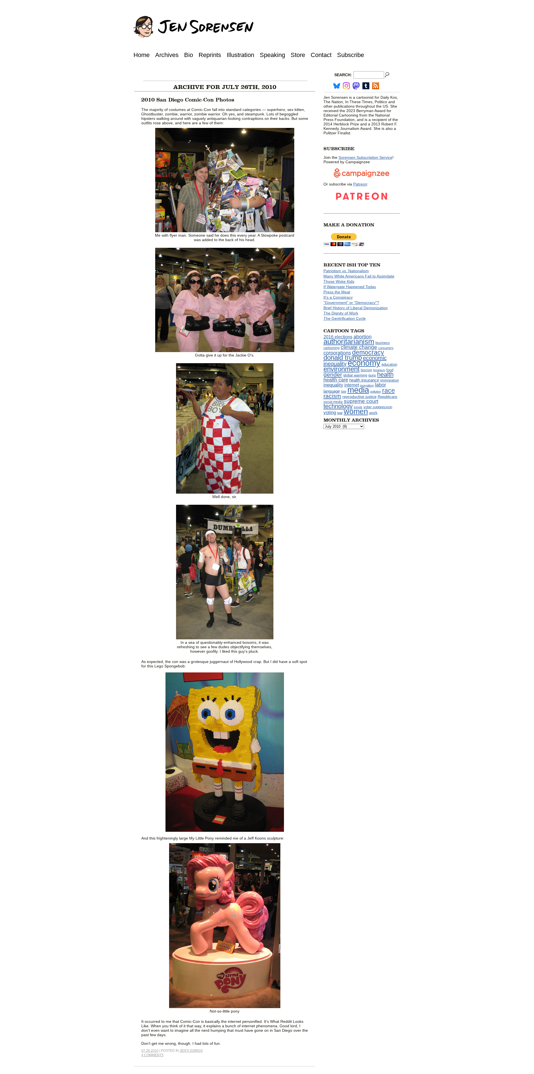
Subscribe (350, 54)
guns (372, 375)
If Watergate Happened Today (349, 286)
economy (364, 362)
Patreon (360, 184)
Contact (321, 54)
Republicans (387, 397)
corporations (337, 353)
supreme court (361, 401)
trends (358, 407)
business (382, 343)
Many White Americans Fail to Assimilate (358, 276)
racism (332, 396)
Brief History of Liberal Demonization (355, 308)
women (356, 411)
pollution (375, 391)
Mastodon (356, 85)
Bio (188, 54)
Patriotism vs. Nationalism (346, 271)
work (373, 412)
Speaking (272, 54)
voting (329, 412)
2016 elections (337, 337)
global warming (355, 375)
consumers (386, 348)
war (340, 413)
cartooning (331, 348)
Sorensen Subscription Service (365, 157)
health (385, 374)
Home (142, 54)
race (388, 390)
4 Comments (152, 1055)
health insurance (364, 380)
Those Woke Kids (338, 281)
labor (380, 385)
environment (341, 369)
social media (333, 402)
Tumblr (365, 85)
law (343, 392)
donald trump (342, 357)
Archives (167, 54)
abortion (362, 337)
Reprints (210, 54)
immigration (389, 380)
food (389, 370)
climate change (359, 347)
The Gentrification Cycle (344, 318)
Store (298, 54)
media (358, 389)
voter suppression (378, 407)
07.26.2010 (150, 1051)
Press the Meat (336, 292)
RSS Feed (375, 85)
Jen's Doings (191, 1051)
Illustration (240, 54)
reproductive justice (359, 396)
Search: (343, 75)
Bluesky (336, 85)
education (389, 364)
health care (335, 380)
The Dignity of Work (340, 313)
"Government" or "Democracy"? (351, 302)
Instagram (346, 85)
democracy (368, 352)
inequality (333, 385)
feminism (379, 370)
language (331, 391)
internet (351, 385)
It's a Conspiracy (338, 297)
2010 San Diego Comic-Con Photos (187, 100)
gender (332, 374)
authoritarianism (348, 341)
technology (338, 406)
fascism (366, 370)
